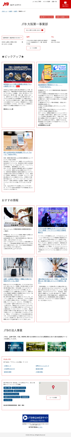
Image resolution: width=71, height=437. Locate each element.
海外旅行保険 (7, 372)
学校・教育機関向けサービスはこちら (57, 346)
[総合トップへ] (5, 4)
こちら (47, 125)
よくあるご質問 (37, 1)
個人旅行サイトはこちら (47, 17)
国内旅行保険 (39, 369)
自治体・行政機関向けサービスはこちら (36, 346)
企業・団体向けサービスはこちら (14, 346)
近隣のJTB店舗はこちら (62, 17)
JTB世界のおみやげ (9, 369)
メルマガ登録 (46, 1)
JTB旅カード (7, 366)
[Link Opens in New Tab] (35, 422)
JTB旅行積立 (39, 372)
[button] (53, 387)
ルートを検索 (35, 48)
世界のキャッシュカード (42, 366)
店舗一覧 (54, 1)
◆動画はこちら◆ (8, 109)
